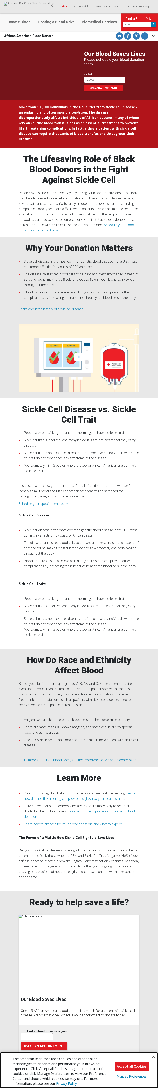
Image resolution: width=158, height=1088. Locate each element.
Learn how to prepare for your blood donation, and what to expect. (73, 824)
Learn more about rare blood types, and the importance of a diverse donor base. (78, 760)
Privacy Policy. (66, 1083)
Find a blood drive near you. (47, 1031)
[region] (79, 1070)
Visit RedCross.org (138, 6)
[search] (79, 1039)
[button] (52, 6)
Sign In (66, 6)
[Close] (153, 1056)
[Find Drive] (153, 24)
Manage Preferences (132, 1076)
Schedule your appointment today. (44, 503)
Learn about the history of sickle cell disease (51, 309)
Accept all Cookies (131, 1066)
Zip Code (88, 73)
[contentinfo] (79, 1010)
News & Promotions (107, 6)
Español (83, 6)
